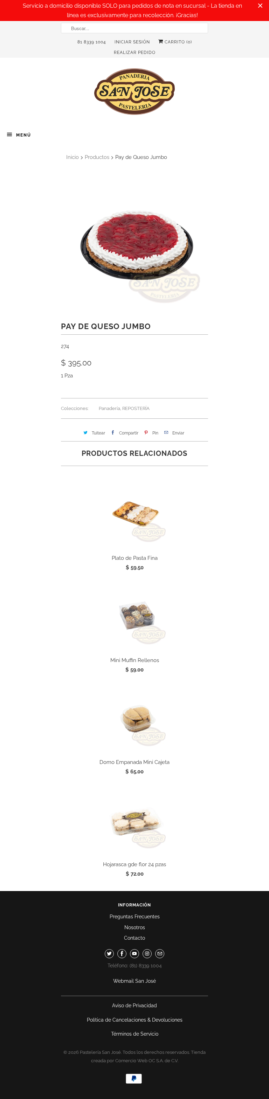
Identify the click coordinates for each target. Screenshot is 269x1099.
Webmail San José (134, 981)
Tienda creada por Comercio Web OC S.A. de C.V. (148, 1056)
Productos (97, 157)
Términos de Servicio (134, 1034)
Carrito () (177, 42)
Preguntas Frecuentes (135, 916)
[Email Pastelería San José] (159, 953)
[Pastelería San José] (134, 93)
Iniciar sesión (132, 42)
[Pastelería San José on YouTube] (134, 953)
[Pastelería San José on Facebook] (121, 953)
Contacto (134, 938)
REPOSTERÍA (136, 408)
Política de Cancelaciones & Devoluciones (134, 1020)
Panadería (109, 408)
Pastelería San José (100, 1052)
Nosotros (134, 927)
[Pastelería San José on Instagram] (147, 953)
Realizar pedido (135, 52)
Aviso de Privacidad (134, 1005)
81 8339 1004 (91, 42)
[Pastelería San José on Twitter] (109, 953)
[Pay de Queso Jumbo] (134, 242)
